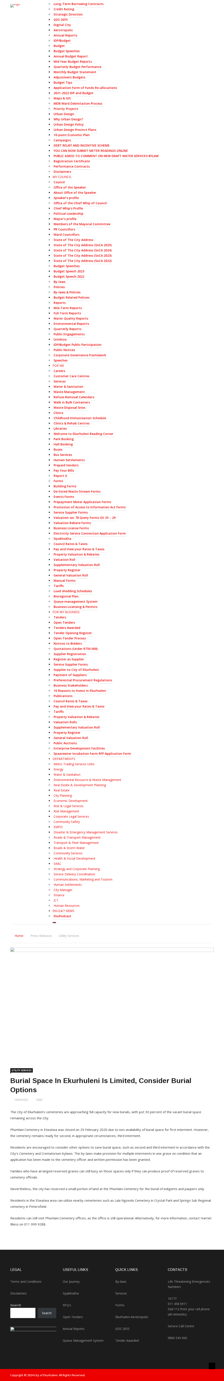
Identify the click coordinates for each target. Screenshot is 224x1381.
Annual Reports (65, 35)
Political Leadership (68, 213)
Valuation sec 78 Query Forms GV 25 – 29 (85, 518)
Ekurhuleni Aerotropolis (131, 1317)
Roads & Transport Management (77, 837)
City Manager (63, 890)
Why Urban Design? (68, 119)
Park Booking (64, 439)
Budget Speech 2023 (69, 271)
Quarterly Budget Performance (77, 67)
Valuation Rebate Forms (72, 523)
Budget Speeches (67, 51)
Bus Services (63, 455)
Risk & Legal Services (69, 806)
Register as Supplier (69, 659)
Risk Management (66, 811)
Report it (60, 476)
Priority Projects (66, 109)
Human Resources (67, 905)
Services (60, 381)
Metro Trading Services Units (74, 764)
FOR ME (58, 365)
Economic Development (71, 801)
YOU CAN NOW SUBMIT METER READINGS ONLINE (91, 151)
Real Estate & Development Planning (80, 785)
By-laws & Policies (67, 292)
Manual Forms (64, 580)
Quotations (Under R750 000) (76, 649)
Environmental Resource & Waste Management (87, 780)
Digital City (62, 25)
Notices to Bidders (68, 643)
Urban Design (64, 114)
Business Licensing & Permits (75, 607)
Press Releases (41, 936)
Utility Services (69, 936)
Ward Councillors (66, 234)
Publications (63, 696)
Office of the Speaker (70, 187)
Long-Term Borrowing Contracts (78, 4)
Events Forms (64, 497)
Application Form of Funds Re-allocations (85, 88)
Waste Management (69, 392)
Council (59, 182)
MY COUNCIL (62, 177)
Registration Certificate (72, 161)
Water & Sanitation (68, 386)
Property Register (67, 570)
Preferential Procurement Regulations (83, 680)
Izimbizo (60, 339)
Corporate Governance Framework (80, 355)
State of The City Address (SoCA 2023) (83, 255)
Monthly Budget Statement (75, 72)
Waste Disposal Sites (69, 407)
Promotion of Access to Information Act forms (90, 507)
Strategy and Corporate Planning (77, 869)
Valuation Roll (64, 559)
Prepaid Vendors (66, 465)
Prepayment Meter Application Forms (82, 502)
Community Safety (67, 822)
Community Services (68, 853)
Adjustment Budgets (69, 77)
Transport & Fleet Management (76, 843)
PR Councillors (64, 229)
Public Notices (64, 350)
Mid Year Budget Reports (73, 61)
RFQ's (67, 1305)
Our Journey (71, 1281)
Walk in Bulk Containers (72, 402)
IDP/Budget (62, 40)
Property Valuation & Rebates (76, 554)
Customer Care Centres (71, 376)
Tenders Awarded (67, 628)
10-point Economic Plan (72, 135)
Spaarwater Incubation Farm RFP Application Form (92, 753)
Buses (58, 449)
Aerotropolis (63, 30)
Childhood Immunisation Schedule (80, 418)
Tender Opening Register (73, 633)
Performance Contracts (72, 166)
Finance (59, 895)
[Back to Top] (212, 1366)
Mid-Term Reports (68, 308)
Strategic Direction (68, 14)
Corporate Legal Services (71, 816)
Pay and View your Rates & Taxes (79, 549)
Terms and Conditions (26, 1281)
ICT (56, 900)
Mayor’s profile (65, 219)
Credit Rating (64, 9)
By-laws (59, 282)
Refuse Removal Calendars (74, 397)
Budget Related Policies (71, 297)
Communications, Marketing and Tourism (83, 879)
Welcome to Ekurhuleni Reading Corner (83, 434)
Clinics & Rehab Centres (71, 423)
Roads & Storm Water (69, 848)
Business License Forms (71, 528)
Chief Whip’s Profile (68, 208)
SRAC (57, 864)
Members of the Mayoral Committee (82, 224)
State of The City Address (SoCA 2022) (83, 261)
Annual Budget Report (71, 56)
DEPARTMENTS (63, 759)
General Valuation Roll (71, 575)
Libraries (60, 428)
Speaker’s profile (66, 198)
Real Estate (62, 790)
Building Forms (65, 486)
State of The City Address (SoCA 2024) (83, 250)
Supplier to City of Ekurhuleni (76, 670)
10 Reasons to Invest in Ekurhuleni (80, 691)
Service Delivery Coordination (74, 874)
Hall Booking (63, 444)
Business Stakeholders (71, 685)
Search (15, 1305)
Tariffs (59, 586)
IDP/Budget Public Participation (78, 345)
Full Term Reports (67, 313)
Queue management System (76, 601)
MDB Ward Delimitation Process (78, 103)
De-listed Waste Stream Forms (77, 491)
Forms (58, 481)
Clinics (58, 413)
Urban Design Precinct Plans (75, 130)
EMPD (58, 827)
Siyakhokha (62, 538)
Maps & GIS (62, 98)
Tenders (60, 617)
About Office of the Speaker (75, 192)
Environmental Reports (71, 324)
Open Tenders (64, 622)
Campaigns (62, 140)
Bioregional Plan (66, 596)
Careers (59, 371)
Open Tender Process (70, 638)
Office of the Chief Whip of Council (80, 203)
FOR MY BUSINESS (66, 612)
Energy (58, 769)
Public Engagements (69, 334)
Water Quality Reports (71, 318)
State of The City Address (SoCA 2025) (83, 245)
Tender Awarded (127, 1340)
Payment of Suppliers (70, 675)
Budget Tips (63, 82)
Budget (59, 46)
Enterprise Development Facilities (79, 748)
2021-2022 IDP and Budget (73, 93)
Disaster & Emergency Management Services (86, 832)
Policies (59, 287)
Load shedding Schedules (73, 591)
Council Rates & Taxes (71, 544)
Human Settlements (69, 460)
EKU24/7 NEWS (63, 911)
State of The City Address (73, 240)
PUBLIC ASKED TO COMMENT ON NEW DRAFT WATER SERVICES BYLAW (106, 156)
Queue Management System (83, 1340)
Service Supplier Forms (71, 512)
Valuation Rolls (65, 722)
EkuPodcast (62, 916)
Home (19, 936)
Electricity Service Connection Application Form (90, 533)
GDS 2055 (61, 19)
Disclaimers (62, 172)
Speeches (61, 360)
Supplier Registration (70, 654)
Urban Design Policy (69, 124)
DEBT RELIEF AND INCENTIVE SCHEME (82, 145)
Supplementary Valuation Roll (77, 565)
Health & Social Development (74, 858)
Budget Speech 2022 (69, 276)
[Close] (54, 922)
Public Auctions (65, 743)
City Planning (63, 795)
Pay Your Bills (64, 470)
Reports (60, 303)
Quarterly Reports (67, 329)
